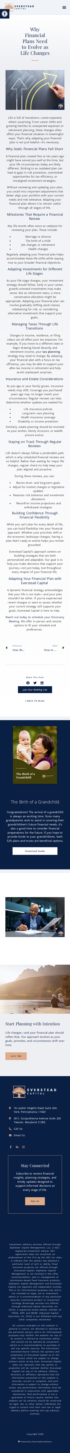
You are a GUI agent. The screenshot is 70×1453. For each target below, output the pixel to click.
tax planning (51, 351)
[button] (4, 14)
